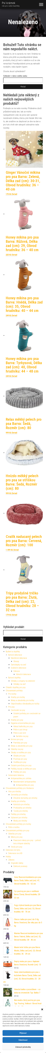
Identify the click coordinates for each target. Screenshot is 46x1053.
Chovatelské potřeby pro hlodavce (20, 788)
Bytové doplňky (14, 677)
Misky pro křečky (20, 821)
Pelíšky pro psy (19, 772)
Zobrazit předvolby (23, 1047)
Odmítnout (23, 1040)
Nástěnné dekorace (19, 658)
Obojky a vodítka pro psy (21, 752)
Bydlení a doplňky (13, 651)
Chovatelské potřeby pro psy (17, 830)
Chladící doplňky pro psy (16, 687)
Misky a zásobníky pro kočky (22, 700)
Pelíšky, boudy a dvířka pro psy (23, 769)
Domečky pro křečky (19, 794)
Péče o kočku (13, 827)
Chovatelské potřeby (14, 690)
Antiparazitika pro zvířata (21, 778)
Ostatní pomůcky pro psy (21, 765)
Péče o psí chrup (20, 729)
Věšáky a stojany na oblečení (23, 681)
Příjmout (23, 1033)
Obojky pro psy (19, 755)
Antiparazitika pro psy (25, 785)
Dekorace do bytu (13, 850)
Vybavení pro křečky (19, 817)
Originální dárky (17, 863)
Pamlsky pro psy (20, 742)
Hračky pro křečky (18, 801)
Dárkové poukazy (20, 866)
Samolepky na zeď (18, 664)
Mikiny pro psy (16, 837)
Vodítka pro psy (19, 762)
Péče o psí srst (19, 733)
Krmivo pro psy (17, 739)
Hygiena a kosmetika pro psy (23, 723)
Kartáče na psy (22, 736)
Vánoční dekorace (23, 674)
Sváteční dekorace (18, 668)
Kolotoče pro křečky (21, 804)
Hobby (8, 856)
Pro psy (11, 707)
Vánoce (16, 671)
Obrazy (16, 661)
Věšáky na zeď (19, 684)
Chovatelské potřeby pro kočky (18, 824)
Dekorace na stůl (15, 853)
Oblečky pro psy (14, 833)
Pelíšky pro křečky (18, 814)
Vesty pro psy (16, 847)
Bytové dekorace (15, 655)
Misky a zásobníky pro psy (21, 746)
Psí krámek (8, 3)
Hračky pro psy (17, 720)
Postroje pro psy (20, 759)
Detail (14, 194)
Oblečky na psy (17, 749)
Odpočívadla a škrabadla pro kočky (25, 703)
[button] (42, 1009)
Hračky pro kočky (18, 697)
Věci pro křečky (14, 791)
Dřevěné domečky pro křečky (25, 798)
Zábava (11, 860)
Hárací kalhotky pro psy (23, 726)
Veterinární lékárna (16, 775)
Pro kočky (12, 694)
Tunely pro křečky (20, 811)
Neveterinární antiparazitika (24, 782)
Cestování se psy (18, 710)
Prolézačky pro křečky (22, 808)
